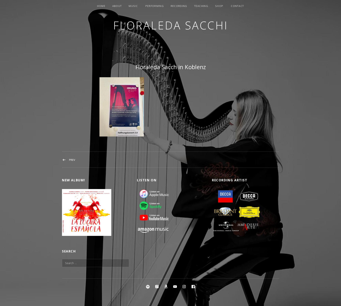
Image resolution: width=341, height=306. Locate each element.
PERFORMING (154, 6)
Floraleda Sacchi (170, 25)
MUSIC (133, 6)
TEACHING (201, 6)
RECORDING (179, 6)
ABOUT (117, 6)
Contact (237, 6)
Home (101, 6)
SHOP (219, 6)
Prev (72, 160)
